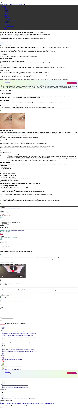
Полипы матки (7, 21)
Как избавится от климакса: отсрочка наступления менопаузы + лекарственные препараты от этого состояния (17, 335)
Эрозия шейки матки (8, 17)
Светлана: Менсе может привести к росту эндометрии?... (10, 356)
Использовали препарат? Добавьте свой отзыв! (17, 230)
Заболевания (7, 9)
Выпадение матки (7, 22)
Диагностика (7, 13)
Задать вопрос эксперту (71, 373)
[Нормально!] (11, 283)
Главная (3, 5)
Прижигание (8, 19)
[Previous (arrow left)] (0, 407)
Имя (1, 317)
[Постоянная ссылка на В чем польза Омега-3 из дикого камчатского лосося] (2, 346)
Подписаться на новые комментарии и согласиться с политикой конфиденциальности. (14, 323)
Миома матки (5, 12)
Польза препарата (4, 223)
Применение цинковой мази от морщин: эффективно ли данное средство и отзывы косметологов (15, 387)
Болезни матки (6, 15)
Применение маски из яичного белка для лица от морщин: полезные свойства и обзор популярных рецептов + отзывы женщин (19, 351)
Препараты (6, 11)
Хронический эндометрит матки (11, 20)
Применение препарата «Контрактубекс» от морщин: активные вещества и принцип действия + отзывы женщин (27, 403)
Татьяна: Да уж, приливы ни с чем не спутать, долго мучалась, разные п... (12, 369)
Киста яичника (7, 24)
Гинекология (4, 6)
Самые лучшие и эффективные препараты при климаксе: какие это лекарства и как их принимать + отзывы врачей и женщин (19, 333)
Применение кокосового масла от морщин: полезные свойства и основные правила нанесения (15, 385)
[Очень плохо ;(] (2, 283)
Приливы (6, 7)
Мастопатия (5, 28)
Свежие (3, 328)
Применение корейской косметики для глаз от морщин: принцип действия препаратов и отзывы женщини (15, 297)
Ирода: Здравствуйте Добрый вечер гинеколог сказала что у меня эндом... (12, 359)
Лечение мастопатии (8, 29)
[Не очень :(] (7, 283)
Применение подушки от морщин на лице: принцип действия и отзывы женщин (11, 301)
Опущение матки (7, 23)
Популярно (3, 327)
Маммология (4, 27)
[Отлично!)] (18, 283)
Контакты (3, 2)
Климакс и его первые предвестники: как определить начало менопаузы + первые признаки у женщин (16, 391)
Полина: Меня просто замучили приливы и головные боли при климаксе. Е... (13, 362)
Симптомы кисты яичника (10, 26)
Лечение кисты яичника (10, 25)
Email (1, 318)
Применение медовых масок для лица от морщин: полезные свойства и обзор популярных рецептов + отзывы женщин (18, 349)
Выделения (6, 8)
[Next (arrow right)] (1, 407)
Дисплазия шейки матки (8, 16)
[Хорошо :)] (14, 283)
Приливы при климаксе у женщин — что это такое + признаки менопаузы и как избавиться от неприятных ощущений (18, 337)
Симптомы (6, 10)
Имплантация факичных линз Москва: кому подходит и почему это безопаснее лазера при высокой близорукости (18, 342)
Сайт (1, 320)
